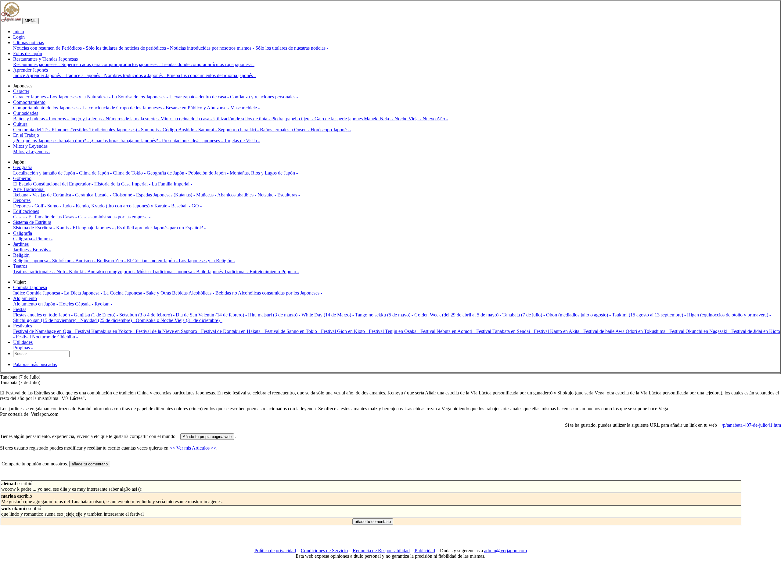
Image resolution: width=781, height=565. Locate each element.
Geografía (22, 167)
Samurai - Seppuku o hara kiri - (229, 129)
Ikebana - (22, 194)
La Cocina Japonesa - (124, 292)
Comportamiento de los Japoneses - (47, 107)
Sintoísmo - (63, 260)
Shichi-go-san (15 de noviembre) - (46, 320)
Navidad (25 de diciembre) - (108, 320)
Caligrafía (22, 233)
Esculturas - (288, 194)
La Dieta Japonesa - (83, 292)
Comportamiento (29, 102)
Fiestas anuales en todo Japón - (43, 314)
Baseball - (181, 205)
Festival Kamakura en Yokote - (105, 331)
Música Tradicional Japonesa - (166, 271)
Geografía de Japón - (167, 172)
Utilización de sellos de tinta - (242, 118)
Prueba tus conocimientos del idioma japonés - (211, 75)
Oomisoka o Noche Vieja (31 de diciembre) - (179, 320)
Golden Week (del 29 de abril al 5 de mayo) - (458, 314)
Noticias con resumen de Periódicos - (49, 48)
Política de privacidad (275, 550)
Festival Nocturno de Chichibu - (47, 336)
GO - (197, 205)
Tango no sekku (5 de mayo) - (384, 314)
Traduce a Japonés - (84, 75)
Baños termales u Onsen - (285, 129)
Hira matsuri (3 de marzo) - (274, 314)
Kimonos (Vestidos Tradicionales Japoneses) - (96, 129)
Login (19, 37)
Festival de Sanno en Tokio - (293, 331)
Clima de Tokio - (130, 172)
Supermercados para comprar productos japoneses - (111, 64)
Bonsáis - (42, 249)
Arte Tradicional (29, 189)
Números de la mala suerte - (133, 118)
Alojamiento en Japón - (36, 303)
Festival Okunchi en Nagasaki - (700, 331)
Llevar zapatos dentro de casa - (199, 96)
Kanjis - (64, 227)
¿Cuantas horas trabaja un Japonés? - (126, 140)
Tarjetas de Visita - (242, 140)
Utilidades (23, 342)
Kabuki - (78, 271)
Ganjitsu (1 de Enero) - (96, 314)
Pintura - (44, 238)
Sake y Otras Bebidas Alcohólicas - (180, 292)
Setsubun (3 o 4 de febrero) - (147, 314)
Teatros (20, 266)
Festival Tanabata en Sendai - (505, 331)
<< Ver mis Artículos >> (193, 447)
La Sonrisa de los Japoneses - (140, 96)
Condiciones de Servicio (324, 550)
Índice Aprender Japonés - (39, 75)
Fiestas (19, 309)
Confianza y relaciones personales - (264, 96)
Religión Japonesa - (32, 260)
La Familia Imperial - (172, 183)
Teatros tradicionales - (34, 271)
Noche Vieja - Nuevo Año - (421, 118)
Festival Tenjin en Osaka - (394, 331)
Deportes (22, 200)
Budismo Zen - (112, 260)
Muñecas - (206, 194)
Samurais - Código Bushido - (169, 129)
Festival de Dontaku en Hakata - (233, 331)
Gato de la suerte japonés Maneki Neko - (354, 118)
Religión (21, 255)
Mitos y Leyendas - (31, 151)
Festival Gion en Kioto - (345, 331)
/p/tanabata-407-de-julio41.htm (751, 425)
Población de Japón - (209, 172)
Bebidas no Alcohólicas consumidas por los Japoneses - (268, 292)
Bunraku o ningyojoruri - (112, 271)
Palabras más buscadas (35, 364)
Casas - (20, 216)
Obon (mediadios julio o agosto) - (579, 314)
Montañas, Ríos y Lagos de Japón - (264, 172)
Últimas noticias (28, 42)
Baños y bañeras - (31, 118)
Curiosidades (25, 113)
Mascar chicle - (245, 107)
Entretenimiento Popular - (274, 271)
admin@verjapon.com (505, 550)
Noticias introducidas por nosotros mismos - (212, 48)
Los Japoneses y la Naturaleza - (81, 96)
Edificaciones (26, 211)
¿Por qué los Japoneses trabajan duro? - (51, 140)
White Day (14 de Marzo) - (328, 314)
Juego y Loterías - (88, 118)
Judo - (69, 205)
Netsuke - (267, 194)
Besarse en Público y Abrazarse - (198, 107)
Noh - (62, 271)
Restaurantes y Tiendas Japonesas (45, 59)
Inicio (18, 31)
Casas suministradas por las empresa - (114, 216)
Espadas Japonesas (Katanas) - (166, 194)
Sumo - (55, 205)
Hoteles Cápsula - (77, 303)
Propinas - (23, 347)
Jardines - (23, 249)
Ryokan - (103, 303)
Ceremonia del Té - (32, 129)
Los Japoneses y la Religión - (207, 260)
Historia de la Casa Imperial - (123, 183)
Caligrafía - (24, 238)
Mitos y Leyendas (30, 146)
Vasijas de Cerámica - (53, 194)
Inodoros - (59, 118)
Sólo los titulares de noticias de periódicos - (128, 48)
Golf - (40, 205)
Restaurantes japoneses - (37, 64)
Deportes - (23, 205)
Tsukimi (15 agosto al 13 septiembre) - (649, 314)
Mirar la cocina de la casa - (186, 118)
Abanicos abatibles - (237, 194)
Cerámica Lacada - (94, 194)
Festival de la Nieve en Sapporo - (168, 331)
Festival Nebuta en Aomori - (448, 331)
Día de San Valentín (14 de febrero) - (212, 314)
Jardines (21, 244)
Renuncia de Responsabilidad (381, 550)
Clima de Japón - (96, 172)
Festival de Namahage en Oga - (44, 331)
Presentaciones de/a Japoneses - (193, 140)
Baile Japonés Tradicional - (223, 271)
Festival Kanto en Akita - (558, 331)
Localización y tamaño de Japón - (46, 172)
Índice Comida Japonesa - (38, 292)
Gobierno (22, 178)
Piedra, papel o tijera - (293, 118)
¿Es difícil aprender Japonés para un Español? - (160, 227)
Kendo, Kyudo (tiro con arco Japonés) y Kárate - (123, 205)
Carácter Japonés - (31, 96)
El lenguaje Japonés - (94, 227)
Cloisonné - (124, 194)
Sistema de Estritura (32, 222)
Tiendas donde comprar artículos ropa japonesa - (207, 64)
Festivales (22, 325)
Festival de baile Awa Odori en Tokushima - (626, 331)
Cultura (20, 124)
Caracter (21, 91)
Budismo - (86, 260)
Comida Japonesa (30, 287)
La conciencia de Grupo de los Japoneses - (124, 107)
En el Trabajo (26, 135)
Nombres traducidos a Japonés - (135, 75)
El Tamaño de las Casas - (53, 216)
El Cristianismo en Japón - (153, 260)
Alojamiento (25, 298)
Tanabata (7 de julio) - (524, 314)
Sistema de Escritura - (34, 227)
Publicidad (425, 550)
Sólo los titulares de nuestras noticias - (291, 48)
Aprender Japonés (30, 69)
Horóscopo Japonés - (331, 129)
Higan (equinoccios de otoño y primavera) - (729, 314)
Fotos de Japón (27, 53)
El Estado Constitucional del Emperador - (53, 183)
